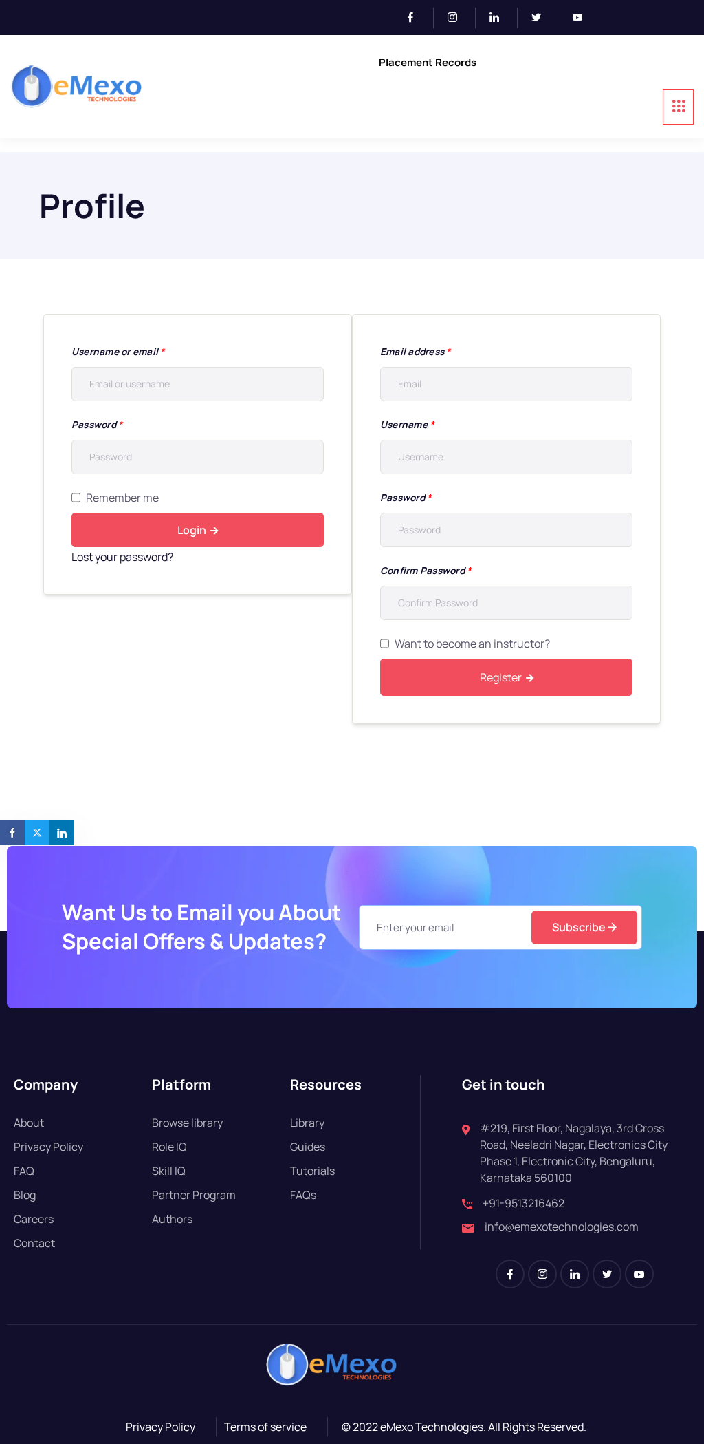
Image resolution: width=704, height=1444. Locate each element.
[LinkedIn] (500, 18)
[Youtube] (583, 18)
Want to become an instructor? (472, 643)
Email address (415, 351)
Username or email (118, 351)
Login (191, 530)
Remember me (122, 497)
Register (501, 677)
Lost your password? (122, 556)
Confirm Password (425, 570)
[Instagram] (458, 18)
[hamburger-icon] (678, 107)
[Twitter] (542, 18)
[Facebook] (416, 18)
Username (407, 424)
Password (97, 424)
